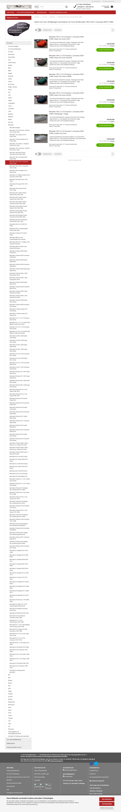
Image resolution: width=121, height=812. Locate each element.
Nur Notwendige (107, 804)
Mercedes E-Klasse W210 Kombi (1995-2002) (18, 408)
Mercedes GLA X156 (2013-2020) (18, 456)
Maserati (10, 114)
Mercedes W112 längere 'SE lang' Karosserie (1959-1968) (18, 630)
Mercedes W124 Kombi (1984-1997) (19, 663)
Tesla (9, 712)
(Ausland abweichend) (71, 49)
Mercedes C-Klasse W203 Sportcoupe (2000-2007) (20, 269)
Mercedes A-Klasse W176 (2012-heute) (18, 234)
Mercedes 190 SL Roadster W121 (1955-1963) (18, 171)
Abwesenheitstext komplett (14, 783)
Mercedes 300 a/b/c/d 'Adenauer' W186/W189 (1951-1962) (18, 220)
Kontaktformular (94, 770)
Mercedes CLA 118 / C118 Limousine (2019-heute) (19, 327)
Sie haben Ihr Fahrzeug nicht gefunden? (17, 671)
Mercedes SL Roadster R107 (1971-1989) (19, 551)
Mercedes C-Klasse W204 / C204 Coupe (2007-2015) (18, 278)
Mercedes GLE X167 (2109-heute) (19, 473)
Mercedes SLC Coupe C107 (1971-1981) (19, 578)
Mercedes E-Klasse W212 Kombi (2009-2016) (18, 426)
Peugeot (10, 693)
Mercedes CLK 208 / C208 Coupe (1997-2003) (18, 341)
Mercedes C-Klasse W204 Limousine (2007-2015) (19, 287)
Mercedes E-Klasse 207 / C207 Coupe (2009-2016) (20, 377)
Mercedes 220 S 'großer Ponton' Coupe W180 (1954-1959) (18, 198)
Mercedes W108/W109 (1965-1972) (19, 613)
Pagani (10, 691)
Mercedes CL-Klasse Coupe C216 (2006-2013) (18, 314)
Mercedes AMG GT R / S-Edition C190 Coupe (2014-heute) (20, 242)
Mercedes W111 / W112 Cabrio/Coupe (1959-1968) (17, 621)
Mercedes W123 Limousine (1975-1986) (19, 650)
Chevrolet (10, 76)
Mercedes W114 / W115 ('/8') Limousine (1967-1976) (17, 639)
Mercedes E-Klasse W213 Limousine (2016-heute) (19, 439)
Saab (9, 707)
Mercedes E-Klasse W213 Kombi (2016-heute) (18, 435)
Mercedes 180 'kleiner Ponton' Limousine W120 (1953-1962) (17, 153)
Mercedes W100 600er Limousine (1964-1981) (19, 609)
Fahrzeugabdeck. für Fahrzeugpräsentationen (14, 732)
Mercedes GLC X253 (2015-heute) (19, 463)
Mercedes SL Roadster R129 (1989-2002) (19, 556)
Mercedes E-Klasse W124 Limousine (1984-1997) (19, 403)
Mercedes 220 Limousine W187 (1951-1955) (18, 189)
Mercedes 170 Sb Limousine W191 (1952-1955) (19, 140)
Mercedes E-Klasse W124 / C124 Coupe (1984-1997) (18, 395)
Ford (9, 95)
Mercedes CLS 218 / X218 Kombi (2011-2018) (18, 359)
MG (9, 675)
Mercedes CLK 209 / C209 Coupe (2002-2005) (18, 350)
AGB (8, 789)
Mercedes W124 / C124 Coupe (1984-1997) (19, 659)
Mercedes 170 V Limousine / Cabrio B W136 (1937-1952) (20, 149)
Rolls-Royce (11, 704)
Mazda (10, 119)
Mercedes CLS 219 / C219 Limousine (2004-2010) (19, 363)
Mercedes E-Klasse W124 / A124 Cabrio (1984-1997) (18, 390)
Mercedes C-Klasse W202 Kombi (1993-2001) (18, 252)
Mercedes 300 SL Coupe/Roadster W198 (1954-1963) (19, 229)
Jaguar (10, 100)
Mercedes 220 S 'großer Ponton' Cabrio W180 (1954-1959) (18, 193)
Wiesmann (11, 729)
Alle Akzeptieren (107, 799)
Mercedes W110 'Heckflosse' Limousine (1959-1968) (17, 616)
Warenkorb (37, 780)
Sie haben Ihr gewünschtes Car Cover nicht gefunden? (18, 778)
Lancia (10, 106)
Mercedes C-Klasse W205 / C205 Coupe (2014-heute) (18, 296)
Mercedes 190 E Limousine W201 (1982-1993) (18, 158)
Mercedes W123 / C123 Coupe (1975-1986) (19, 643)
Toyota (10, 715)
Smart (9, 710)
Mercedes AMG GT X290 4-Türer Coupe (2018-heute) (18, 247)
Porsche (10, 696)
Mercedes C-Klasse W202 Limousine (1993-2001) (19, 256)
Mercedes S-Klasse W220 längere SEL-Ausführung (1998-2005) (19, 524)
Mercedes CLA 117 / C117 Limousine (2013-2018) (19, 319)
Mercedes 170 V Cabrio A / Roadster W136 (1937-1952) (19, 144)
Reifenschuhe (42, 12)
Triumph (10, 718)
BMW (9, 70)
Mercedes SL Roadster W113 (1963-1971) (19, 573)
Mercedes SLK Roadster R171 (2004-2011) (19, 591)
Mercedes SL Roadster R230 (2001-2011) (19, 560)
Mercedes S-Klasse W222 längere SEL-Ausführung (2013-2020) (19, 542)
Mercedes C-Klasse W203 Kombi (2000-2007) (18, 260)
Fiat (9, 92)
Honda (10, 98)
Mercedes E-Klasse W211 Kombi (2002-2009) (18, 417)
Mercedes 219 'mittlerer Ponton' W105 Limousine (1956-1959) (20, 176)
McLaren (10, 122)
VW (9, 726)
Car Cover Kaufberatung (25, 12)
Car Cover (10, 12)
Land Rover (11, 108)
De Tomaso (11, 84)
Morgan (10, 680)
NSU (9, 685)
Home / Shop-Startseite (40, 770)
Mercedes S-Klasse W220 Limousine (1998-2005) (19, 529)
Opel (9, 688)
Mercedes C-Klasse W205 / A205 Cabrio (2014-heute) (18, 292)
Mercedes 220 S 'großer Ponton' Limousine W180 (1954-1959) (18, 202)
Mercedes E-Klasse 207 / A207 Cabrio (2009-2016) (20, 372)
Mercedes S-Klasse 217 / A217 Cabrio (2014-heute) (20, 479)
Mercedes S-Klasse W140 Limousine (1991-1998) (19, 520)
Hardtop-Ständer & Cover (58, 12)
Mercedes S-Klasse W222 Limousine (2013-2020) (19, 547)
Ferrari (10, 89)
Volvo (9, 723)
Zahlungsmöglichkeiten (13, 770)
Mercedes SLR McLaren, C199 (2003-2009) (19, 600)
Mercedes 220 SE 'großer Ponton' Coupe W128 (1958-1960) (18, 211)
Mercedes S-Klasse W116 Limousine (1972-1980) (19, 493)
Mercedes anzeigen (15, 127)
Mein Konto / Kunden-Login (41, 774)
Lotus (9, 111)
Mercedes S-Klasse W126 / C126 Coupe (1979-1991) (18, 497)
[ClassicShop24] (19, 6)
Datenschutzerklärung (31, 804)
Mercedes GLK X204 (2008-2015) (18, 476)
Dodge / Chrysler (12, 87)
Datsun (10, 81)
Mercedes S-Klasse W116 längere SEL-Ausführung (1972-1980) (19, 489)
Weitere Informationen (106, 808)
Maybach (10, 116)
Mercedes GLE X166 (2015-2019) (18, 471)
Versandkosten (11, 786)
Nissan (10, 683)
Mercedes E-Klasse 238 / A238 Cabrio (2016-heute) (20, 381)
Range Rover (11, 702)
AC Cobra (10, 51)
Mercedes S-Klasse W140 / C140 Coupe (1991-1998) (18, 511)
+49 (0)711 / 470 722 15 (96, 791)
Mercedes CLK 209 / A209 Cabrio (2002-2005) (18, 345)
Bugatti (10, 73)
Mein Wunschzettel (109, 1)
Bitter (9, 68)
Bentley (10, 65)
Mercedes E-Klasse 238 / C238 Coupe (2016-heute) (20, 386)
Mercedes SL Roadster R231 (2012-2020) (19, 564)
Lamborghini (11, 103)
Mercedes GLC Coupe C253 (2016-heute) (19, 460)
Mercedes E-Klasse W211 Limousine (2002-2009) (19, 421)
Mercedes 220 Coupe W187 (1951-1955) (19, 184)
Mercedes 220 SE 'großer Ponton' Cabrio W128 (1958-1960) (18, 207)
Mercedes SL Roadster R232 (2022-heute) (19, 569)
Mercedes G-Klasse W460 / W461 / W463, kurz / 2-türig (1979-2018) (19, 444)
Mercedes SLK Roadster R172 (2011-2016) (19, 596)
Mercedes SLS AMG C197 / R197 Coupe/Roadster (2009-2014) (18, 605)
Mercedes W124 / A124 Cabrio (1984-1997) (19, 655)
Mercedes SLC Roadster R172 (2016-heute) (19, 582)
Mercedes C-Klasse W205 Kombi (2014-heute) (18, 301)
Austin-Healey (12, 62)
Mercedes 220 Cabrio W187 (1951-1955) (19, 180)
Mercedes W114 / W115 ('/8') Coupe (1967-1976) (19, 634)
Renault (10, 699)
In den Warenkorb (105, 49)
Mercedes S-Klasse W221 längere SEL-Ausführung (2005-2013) (19, 533)
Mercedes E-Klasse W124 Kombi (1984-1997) (18, 399)
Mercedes (11, 125)
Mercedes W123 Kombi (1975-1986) (19, 647)
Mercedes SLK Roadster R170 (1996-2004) (19, 587)
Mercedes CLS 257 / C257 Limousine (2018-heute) (19, 368)
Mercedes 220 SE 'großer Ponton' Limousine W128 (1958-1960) (18, 216)
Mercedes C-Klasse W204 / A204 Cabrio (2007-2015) (18, 274)
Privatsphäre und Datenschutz (15, 793)
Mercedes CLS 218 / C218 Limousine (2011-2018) (19, 354)
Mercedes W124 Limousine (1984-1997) (19, 666)
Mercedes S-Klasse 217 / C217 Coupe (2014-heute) (20, 484)
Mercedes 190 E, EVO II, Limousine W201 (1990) (19, 167)
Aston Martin (11, 57)
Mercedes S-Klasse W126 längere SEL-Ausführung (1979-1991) (19, 502)
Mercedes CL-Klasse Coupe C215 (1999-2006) (18, 310)
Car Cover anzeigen (13, 46)
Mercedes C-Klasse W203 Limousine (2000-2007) (19, 265)
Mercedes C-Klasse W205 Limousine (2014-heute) (19, 305)
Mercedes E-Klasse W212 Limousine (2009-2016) (19, 430)
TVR (9, 721)
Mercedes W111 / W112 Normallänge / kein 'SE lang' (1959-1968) (20, 625)
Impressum (93, 774)
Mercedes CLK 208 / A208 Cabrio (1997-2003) (18, 336)
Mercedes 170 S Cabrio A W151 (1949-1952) (18, 135)
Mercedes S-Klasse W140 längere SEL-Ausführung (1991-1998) (19, 515)
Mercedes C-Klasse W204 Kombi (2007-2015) (18, 283)
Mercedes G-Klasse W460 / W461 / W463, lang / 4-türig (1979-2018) (19, 448)
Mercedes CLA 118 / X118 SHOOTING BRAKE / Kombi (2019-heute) (20, 332)
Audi (9, 60)
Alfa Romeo (11, 54)
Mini (9, 677)
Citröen (10, 79)
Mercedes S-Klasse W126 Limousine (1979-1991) (19, 506)
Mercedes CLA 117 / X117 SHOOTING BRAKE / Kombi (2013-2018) (20, 323)
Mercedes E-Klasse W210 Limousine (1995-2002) (19, 412)
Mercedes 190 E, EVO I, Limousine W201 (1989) (19, 162)
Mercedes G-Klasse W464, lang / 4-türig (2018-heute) (19, 453)
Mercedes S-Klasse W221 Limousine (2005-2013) (19, 538)
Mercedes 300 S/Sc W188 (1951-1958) (18, 225)
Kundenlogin (96, 1)
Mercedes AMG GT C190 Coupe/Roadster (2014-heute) (17, 238)
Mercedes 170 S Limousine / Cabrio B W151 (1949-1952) (20, 131)
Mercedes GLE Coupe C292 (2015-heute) (19, 467)
